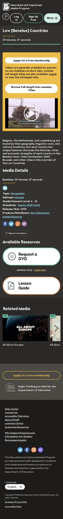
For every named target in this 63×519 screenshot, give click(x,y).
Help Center (12, 409)
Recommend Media (15, 440)
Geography (18, 193)
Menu (50, 18)
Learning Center (14, 423)
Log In (53, 74)
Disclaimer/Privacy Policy (16, 502)
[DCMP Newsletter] (40, 449)
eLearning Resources (17, 427)
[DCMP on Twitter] (20, 449)
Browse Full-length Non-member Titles (31, 88)
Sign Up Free (33, 18)
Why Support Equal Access (20, 432)
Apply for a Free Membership (31, 60)
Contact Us (11, 412)
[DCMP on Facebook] (27, 449)
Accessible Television (17, 416)
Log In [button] (16, 18)
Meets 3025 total (29, 205)
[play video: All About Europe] (25, 340)
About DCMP (12, 419)
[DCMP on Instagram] (33, 449)
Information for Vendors (18, 436)
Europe (19, 197)
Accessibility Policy (13, 506)
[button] (5, 223)
